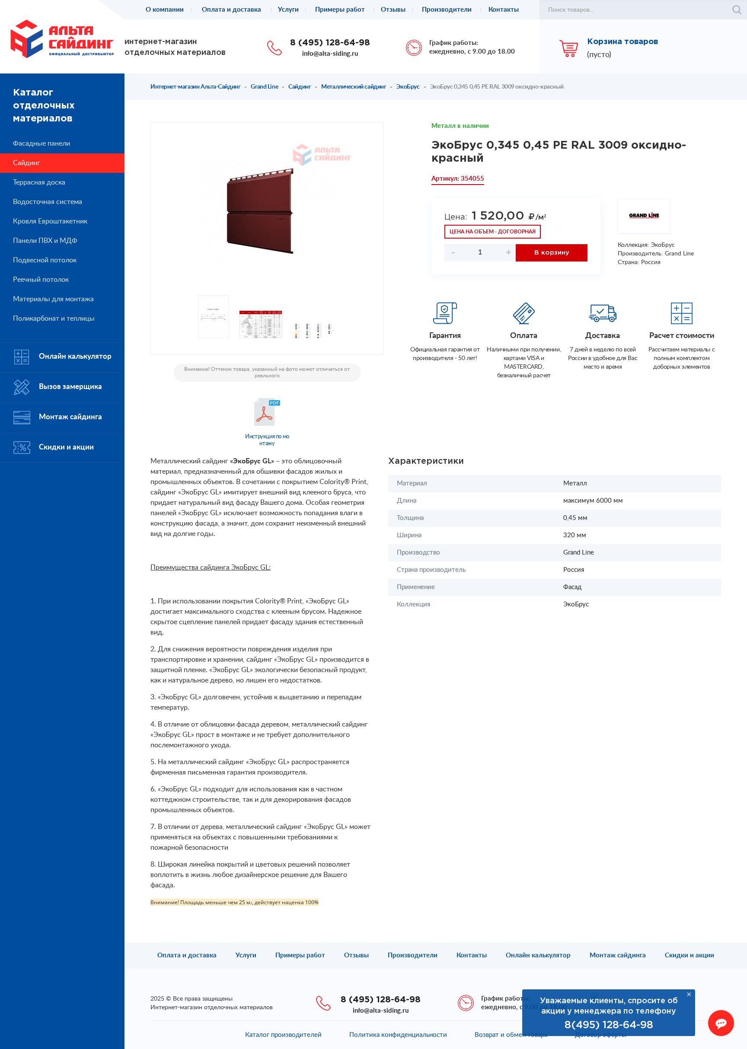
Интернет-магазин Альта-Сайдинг (195, 87)
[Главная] (62, 38)
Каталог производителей (283, 1035)
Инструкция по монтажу (267, 440)
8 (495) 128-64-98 (330, 43)
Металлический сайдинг (353, 87)
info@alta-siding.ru (330, 54)
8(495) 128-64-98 (609, 1025)
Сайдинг (299, 87)
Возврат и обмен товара (511, 1035)
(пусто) (599, 55)
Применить (737, 10)
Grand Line (264, 87)
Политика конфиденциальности (398, 1035)
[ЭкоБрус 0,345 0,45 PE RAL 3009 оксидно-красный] (267, 211)
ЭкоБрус (407, 87)
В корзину (551, 252)
